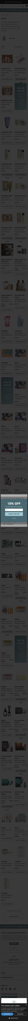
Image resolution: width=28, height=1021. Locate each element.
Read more (20, 1011)
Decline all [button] (20, 1014)
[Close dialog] (26, 500)
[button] (14, 1018)
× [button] (26, 1004)
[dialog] (14, 1012)
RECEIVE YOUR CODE (14, 514)
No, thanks (14, 518)
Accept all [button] (7, 1014)
